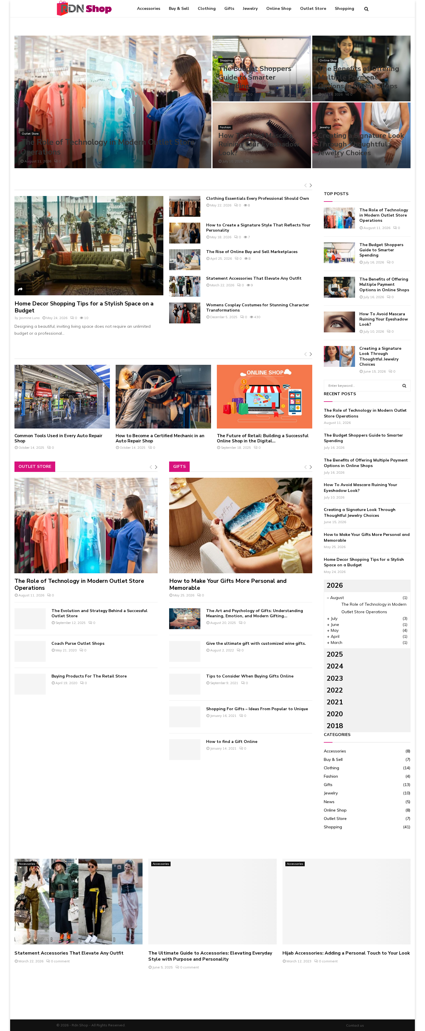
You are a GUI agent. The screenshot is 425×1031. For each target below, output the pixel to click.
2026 (335, 585)
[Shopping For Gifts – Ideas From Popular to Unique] (184, 716)
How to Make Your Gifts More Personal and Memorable (228, 584)
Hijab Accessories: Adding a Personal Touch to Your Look (346, 953)
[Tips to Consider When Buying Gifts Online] (184, 684)
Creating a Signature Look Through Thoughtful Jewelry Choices (361, 144)
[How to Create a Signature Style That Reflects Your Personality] (184, 233)
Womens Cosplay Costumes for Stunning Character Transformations (257, 307)
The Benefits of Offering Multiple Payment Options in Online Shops (358, 77)
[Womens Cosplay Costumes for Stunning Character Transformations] (184, 313)
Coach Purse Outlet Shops (77, 643)
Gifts (229, 8)
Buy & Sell (179, 8)
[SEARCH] (404, 385)
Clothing (207, 8)
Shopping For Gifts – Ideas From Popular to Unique (257, 709)
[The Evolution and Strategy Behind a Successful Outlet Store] (30, 618)
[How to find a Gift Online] (184, 749)
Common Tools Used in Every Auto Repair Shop (58, 438)
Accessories (148, 8)
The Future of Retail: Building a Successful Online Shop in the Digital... (262, 438)
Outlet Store (313, 8)
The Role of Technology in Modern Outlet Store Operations (107, 147)
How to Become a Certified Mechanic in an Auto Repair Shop (160, 438)
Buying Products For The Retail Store (89, 676)
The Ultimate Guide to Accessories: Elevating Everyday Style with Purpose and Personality (210, 956)
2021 (335, 702)
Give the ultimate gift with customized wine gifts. (256, 643)
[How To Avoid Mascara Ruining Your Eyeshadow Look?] (339, 322)
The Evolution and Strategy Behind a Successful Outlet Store (99, 613)
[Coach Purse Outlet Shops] (30, 651)
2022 (335, 690)
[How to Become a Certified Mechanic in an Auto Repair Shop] (163, 396)
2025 (335, 654)
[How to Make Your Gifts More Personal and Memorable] (240, 525)
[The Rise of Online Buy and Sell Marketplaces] (184, 259)
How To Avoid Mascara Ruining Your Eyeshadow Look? (258, 144)
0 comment (60, 961)
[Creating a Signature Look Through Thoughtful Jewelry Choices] (339, 356)
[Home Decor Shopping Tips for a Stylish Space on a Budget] (88, 245)
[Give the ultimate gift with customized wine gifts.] (184, 651)
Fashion (225, 127)
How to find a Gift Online (231, 741)
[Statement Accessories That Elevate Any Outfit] (184, 286)
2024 (335, 666)
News (329, 801)
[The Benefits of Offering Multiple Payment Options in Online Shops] (339, 287)
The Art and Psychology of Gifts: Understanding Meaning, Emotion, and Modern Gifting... (254, 613)
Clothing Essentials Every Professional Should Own (257, 198)
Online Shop (278, 8)
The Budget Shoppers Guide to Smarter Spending (254, 77)
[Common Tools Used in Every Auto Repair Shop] (62, 396)
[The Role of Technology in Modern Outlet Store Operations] (86, 525)
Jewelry (250, 8)
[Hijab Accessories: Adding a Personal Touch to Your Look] (346, 901)
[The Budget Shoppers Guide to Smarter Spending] (339, 252)
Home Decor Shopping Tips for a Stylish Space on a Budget (84, 307)
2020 (335, 714)
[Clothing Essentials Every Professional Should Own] (184, 206)
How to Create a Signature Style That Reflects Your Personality (258, 227)
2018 (335, 725)
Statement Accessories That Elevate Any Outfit (254, 278)
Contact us (355, 1025)
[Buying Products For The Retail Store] (30, 684)
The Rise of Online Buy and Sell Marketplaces (252, 251)
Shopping (344, 8)
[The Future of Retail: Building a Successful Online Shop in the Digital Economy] (264, 396)
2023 (335, 678)
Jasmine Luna (29, 318)
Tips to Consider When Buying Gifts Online (249, 676)
